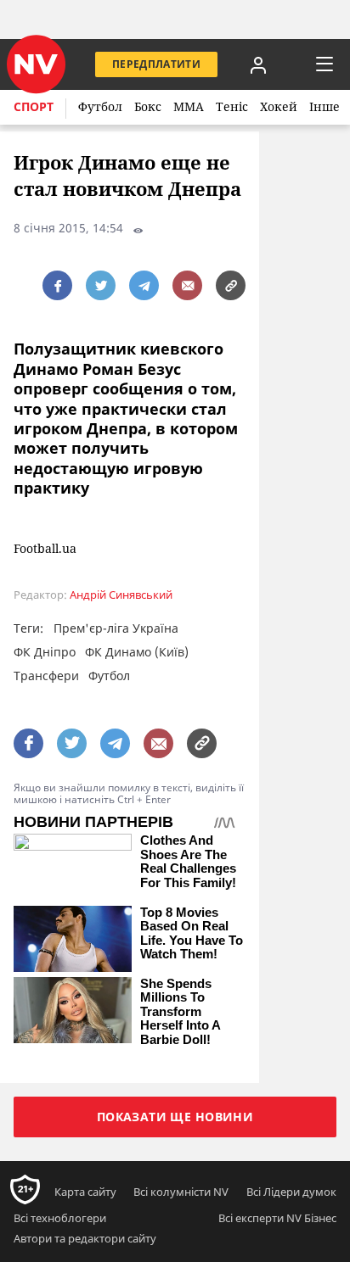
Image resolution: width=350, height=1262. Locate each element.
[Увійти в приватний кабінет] (258, 64)
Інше (324, 106)
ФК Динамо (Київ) (137, 652)
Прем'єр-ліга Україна (116, 628)
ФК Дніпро (45, 652)
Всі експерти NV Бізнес (277, 1218)
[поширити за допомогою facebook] (57, 285)
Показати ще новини (175, 1116)
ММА (188, 106)
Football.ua (45, 549)
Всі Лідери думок (291, 1191)
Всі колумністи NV (181, 1191)
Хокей (278, 106)
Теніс (232, 106)
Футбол (100, 106)
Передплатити (156, 64)
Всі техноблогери (60, 1218)
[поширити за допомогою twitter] (101, 285)
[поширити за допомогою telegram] (144, 285)
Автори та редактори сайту (85, 1238)
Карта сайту (85, 1191)
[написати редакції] (187, 285)
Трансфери (46, 675)
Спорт (34, 106)
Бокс (147, 106)
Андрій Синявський (121, 595)
